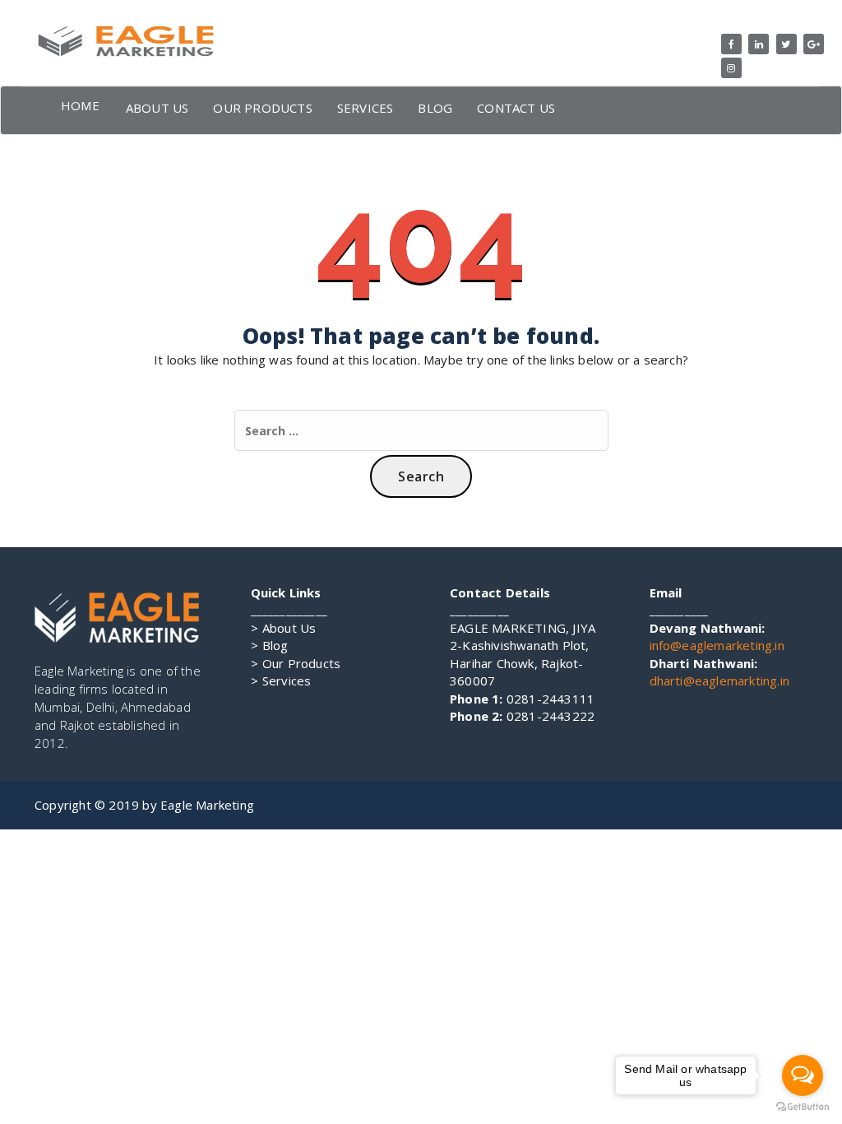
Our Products (296, 663)
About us (157, 108)
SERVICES (365, 108)
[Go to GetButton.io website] (802, 1107)
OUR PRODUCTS (262, 108)
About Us (284, 628)
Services (281, 680)
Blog (270, 645)
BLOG (435, 108)
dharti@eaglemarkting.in (720, 680)
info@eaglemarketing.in (717, 645)
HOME (80, 105)
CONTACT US (516, 108)
